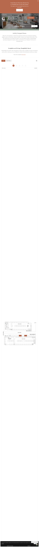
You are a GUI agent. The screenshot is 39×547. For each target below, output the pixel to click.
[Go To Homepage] (8, 19)
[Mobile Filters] (37, 61)
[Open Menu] (37, 17)
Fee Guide (23, 54)
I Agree (35, 543)
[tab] (3, 61)
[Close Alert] (38, 1)
